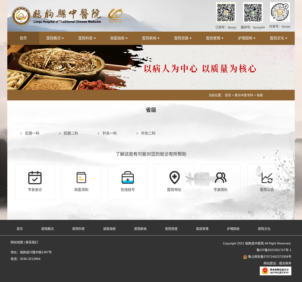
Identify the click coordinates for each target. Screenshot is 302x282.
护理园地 (245, 38)
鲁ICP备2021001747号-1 (273, 250)
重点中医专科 (244, 95)
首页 (23, 38)
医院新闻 (149, 38)
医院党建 (181, 38)
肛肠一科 (32, 133)
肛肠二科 (71, 133)
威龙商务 (285, 263)
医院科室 (85, 38)
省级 (260, 95)
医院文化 (277, 38)
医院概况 (53, 38)
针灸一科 (110, 133)
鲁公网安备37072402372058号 (269, 256)
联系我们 (32, 242)
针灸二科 (148, 133)
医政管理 (213, 38)
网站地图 (17, 242)
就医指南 (117, 38)
